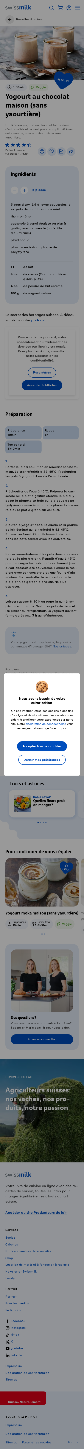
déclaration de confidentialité (46, 724)
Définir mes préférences (42, 760)
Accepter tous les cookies (42, 746)
